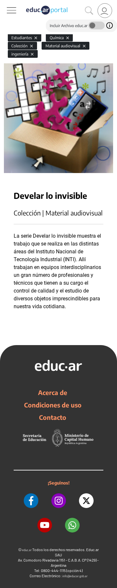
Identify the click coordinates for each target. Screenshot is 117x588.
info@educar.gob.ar (74, 576)
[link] (105, 10)
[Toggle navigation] (6, 3)
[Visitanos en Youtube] (44, 525)
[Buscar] (89, 10)
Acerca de (52, 392)
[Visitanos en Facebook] (31, 500)
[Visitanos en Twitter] (86, 500)
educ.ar (27, 550)
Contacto (52, 417)
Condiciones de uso (53, 405)
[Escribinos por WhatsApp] (72, 525)
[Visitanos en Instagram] (58, 500)
